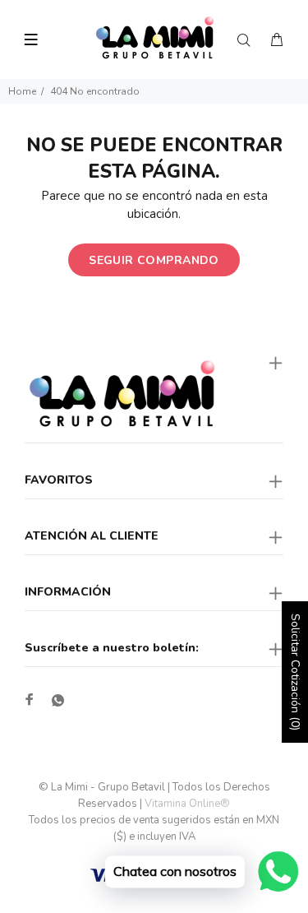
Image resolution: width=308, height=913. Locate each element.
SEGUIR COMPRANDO (154, 260)
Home (22, 91)
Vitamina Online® (187, 803)
